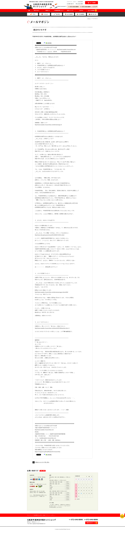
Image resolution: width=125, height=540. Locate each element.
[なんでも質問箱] (92, 10)
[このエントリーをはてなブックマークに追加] (44, 43)
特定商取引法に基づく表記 (39, 515)
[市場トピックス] (70, 10)
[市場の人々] (47, 10)
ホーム (89, 18)
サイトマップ (30, 515)
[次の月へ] (91, 476)
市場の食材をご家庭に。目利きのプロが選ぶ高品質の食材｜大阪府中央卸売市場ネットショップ (42, 5)
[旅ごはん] (81, 10)
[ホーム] (29, 10)
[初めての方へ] (36, 10)
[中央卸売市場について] (58, 10)
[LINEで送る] (48, 43)
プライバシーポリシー (50, 515)
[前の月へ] (86, 476)
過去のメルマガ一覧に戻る (42, 462)
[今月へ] (89, 476)
